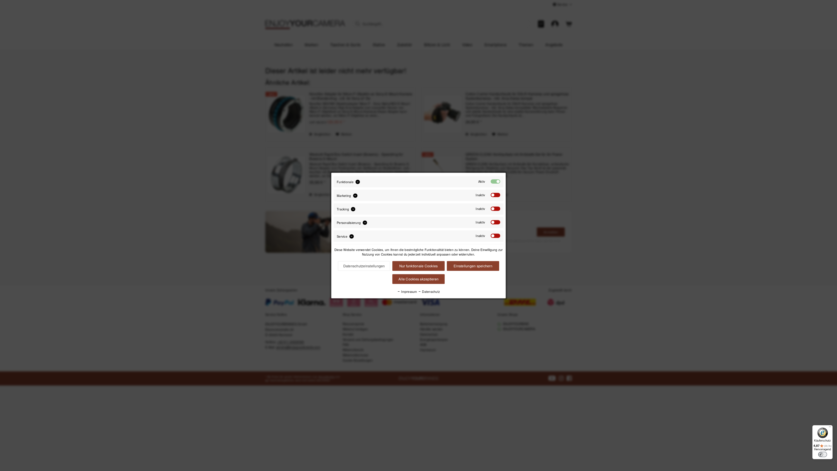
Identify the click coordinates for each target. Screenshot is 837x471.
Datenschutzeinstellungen (364, 265)
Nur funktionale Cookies (418, 265)
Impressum (408, 291)
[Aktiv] (495, 181)
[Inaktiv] (495, 195)
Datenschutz (430, 291)
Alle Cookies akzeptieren (418, 279)
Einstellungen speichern (473, 265)
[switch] (822, 454)
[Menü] (830, 427)
